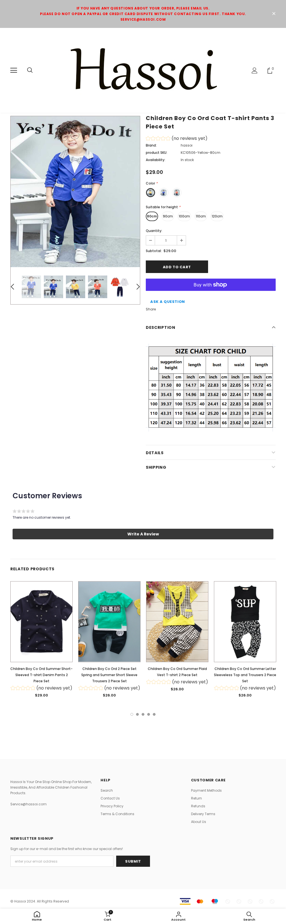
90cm (168, 216)
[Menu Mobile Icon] (13, 70)
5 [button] (154, 714)
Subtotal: (154, 250)
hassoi (186, 145)
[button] (177, 139)
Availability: (155, 159)
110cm (201, 216)
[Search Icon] (30, 70)
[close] (274, 14)
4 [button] (148, 714)
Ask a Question (167, 301)
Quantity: (154, 230)
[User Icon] (255, 70)
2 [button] (137, 714)
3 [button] (143, 714)
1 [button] (131, 714)
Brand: (151, 145)
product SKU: (156, 152)
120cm (217, 216)
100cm (184, 216)
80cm (152, 216)
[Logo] (143, 70)
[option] (75, 191)
